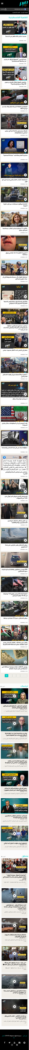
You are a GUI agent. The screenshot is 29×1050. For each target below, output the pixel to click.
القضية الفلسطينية (16, 12)
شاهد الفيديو (14, 696)
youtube (14, 1043)
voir (14, 28)
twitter (9, 1043)
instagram (12, 1045)
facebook (4, 1043)
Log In (3, 9)
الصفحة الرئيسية (24, 12)
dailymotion (24, 1042)
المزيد (3, 686)
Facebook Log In (19, 9)
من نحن (25, 1035)
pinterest (17, 1045)
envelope (19, 1043)
